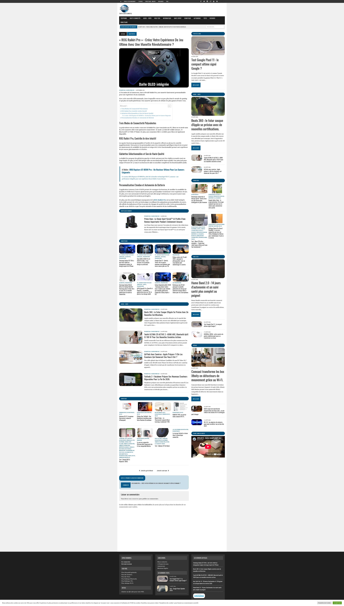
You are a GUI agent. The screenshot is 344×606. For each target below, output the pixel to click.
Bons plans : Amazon (150, 1)
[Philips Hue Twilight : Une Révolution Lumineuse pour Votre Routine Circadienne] (145, 410)
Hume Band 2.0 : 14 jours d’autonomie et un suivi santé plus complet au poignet (206, 289)
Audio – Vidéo (147, 18)
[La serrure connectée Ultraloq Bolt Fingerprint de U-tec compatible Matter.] (145, 436)
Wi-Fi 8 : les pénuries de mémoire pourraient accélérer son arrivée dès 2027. (214, 424)
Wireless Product (124, 457)
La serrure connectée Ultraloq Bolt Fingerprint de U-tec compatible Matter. (144, 444)
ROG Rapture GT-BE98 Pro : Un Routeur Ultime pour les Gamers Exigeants (153, 171)
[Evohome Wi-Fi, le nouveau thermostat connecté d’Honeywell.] (127, 410)
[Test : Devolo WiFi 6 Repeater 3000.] (127, 436)
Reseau (127, 447)
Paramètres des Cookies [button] (324, 603)
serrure (139, 440)
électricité (147, 412)
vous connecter (133, 499)
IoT (134, 440)
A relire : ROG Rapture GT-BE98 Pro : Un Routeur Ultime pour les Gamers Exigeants (147, 115)
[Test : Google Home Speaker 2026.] (162, 590)
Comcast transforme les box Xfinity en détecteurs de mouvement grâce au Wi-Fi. (207, 375)
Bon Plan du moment (126, 211)
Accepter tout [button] (337, 603)
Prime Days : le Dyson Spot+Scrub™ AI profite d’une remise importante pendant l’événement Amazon (164, 220)
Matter (146, 438)
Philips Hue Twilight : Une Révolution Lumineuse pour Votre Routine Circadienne (144, 418)
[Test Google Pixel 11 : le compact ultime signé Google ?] (208, 54)
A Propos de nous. (163, 564)
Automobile (197, 18)
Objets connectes (124, 445)
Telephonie (123, 18)
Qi (173, 282)
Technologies (123, 455)
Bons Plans (124, 22)
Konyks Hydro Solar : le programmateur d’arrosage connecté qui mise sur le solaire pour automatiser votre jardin (216, 204)
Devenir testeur (126, 564)
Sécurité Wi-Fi (123, 454)
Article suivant (162, 471)
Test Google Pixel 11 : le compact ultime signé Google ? (205, 64)
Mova (198, 228)
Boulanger (160, 1)
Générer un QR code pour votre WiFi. (132, 592)
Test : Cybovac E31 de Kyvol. (162, 446)
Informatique (167, 18)
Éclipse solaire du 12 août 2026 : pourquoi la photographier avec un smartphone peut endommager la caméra (180, 261)
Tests (205, 18)
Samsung (128, 256)
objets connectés (135, 18)
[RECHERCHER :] (215, 27)
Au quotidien (177, 429)
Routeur (121, 448)
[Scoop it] (223, 1)
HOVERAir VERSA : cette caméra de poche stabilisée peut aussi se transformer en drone (213, 336)
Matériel (122, 442)
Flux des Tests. (125, 577)
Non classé (158, 438)
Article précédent (147, 471)
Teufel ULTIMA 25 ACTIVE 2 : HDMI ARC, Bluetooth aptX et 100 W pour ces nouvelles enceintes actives (166, 336)
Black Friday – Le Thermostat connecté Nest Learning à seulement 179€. (162, 420)
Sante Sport (177, 18)
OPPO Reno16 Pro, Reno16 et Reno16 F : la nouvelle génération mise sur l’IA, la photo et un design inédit (145, 291)
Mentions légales (162, 568)
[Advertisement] (154, 529)
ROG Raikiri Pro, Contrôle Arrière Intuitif (134, 111)
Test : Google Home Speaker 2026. (177, 590)
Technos (140, 1)
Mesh (126, 442)
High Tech (157, 18)
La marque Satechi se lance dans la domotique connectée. (180, 435)
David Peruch (130, 90)
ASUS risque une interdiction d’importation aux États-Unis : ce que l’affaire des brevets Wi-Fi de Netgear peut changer (208, 411)
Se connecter (125, 562)
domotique (124, 399)
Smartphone (124, 241)
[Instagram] (207, 1)
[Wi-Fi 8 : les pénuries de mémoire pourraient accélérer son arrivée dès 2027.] (196, 424)
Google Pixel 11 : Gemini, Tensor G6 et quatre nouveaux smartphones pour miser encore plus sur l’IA (162, 263)
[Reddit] (210, 1)
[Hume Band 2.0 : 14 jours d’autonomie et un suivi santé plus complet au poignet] (208, 277)
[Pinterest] (217, 1)
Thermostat (123, 412)
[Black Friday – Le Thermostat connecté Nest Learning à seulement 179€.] (163, 410)
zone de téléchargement (130, 1)
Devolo (129, 438)
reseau (132, 447)
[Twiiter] (204, 1)
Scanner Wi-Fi (129, 452)
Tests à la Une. (197, 34)
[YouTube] (213, 1)
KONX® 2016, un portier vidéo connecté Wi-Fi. (179, 416)
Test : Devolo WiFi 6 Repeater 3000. (124, 461)
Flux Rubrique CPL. (127, 581)
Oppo (144, 284)
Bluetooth (184, 429)
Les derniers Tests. (163, 573)
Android (121, 438)
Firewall (129, 440)
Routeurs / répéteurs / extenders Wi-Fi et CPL (127, 450)
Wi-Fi (120, 414)
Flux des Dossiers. (126, 574)
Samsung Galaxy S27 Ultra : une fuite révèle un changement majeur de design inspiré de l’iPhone (126, 263)
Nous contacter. (162, 562)
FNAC (167, 1)
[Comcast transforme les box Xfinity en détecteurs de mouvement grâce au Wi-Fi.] (208, 366)
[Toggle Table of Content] (169, 106)
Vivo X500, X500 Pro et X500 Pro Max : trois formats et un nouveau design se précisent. (143, 261)
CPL (126, 438)
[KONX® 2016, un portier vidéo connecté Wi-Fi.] (181, 410)
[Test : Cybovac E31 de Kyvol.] (163, 436)
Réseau (195, 345)
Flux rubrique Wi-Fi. (127, 583)
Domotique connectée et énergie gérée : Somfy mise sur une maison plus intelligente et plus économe (199, 199)
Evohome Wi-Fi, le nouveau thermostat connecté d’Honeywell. (126, 418)
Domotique (187, 18)
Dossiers (212, 18)
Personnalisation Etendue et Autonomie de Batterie (137, 118)
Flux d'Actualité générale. (129, 572)
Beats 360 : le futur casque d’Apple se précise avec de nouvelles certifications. (166, 313)
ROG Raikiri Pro (160, 200)
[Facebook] (200, 1)
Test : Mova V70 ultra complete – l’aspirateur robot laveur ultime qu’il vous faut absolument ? (199, 244)
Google (163, 256)
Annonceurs (161, 566)
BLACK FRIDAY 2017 (160, 412)
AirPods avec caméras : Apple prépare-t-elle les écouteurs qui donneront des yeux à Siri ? (163, 356)
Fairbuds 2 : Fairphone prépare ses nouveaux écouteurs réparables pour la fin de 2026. (165, 378)
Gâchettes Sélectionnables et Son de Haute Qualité (137, 113)
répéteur (122, 447)
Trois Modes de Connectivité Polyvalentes (134, 109)
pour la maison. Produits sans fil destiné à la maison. (216, 196)
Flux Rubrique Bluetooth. (129, 579)
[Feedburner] (220, 1)
